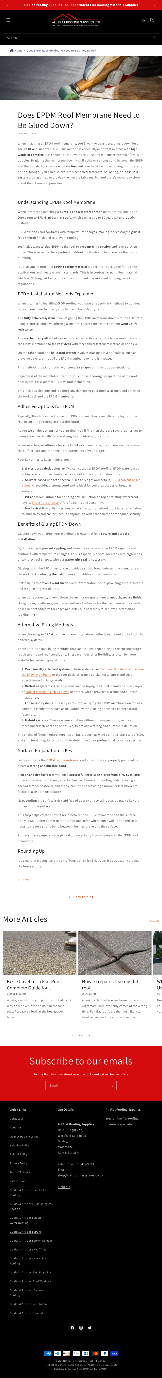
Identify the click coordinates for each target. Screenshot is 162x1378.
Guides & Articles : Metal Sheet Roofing (29, 1261)
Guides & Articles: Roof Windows (30, 1281)
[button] (8, 20)
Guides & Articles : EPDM (25, 1231)
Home (18, 50)
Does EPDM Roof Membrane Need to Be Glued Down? (61, 50)
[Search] (154, 38)
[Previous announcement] (7, 5)
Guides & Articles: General (26, 1313)
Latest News (17, 1181)
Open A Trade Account (24, 1136)
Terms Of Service (20, 1172)
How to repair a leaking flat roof (110, 984)
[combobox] (81, 38)
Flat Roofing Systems (74, 1360)
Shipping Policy (19, 1145)
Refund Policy (18, 1154)
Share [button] (26, 879)
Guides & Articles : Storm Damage (31, 1240)
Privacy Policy (18, 1163)
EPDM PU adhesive (45, 503)
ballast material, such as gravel (47, 692)
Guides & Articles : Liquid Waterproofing (26, 1220)
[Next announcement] (154, 5)
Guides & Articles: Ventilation (28, 1304)
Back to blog (83, 897)
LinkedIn (64, 1187)
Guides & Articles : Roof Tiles (28, 1249)
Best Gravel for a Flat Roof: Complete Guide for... (34, 984)
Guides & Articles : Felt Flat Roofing (27, 1192)
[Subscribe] (112, 1085)
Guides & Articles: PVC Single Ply (30, 1272)
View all (154, 921)
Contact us (17, 1118)
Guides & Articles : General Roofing (27, 1292)
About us (16, 1127)
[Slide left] (72, 1034)
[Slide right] (89, 1034)
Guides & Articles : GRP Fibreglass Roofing (31, 1206)
